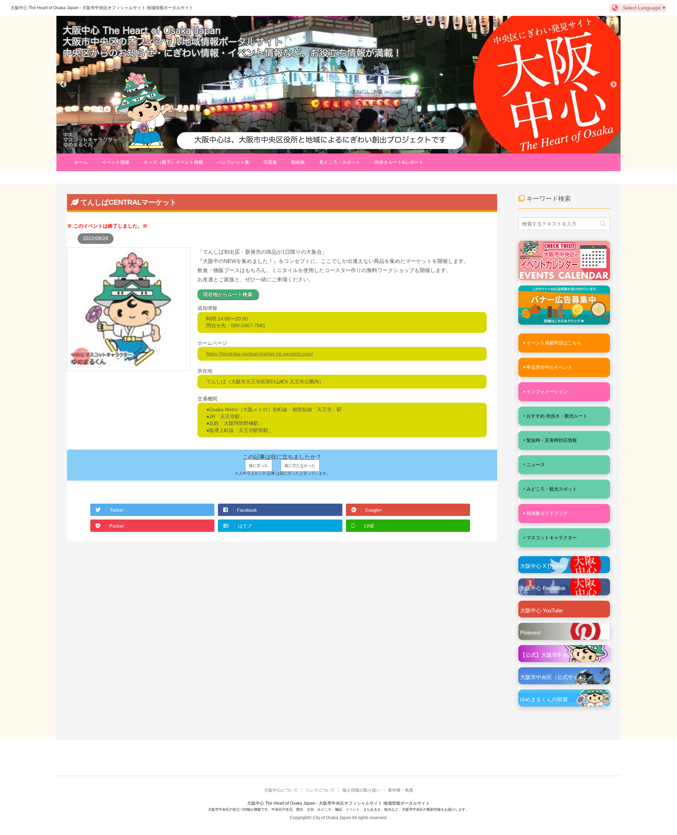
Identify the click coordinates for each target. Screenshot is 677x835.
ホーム (81, 162)
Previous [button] (63, 84)
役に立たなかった (300, 465)
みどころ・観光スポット (551, 489)
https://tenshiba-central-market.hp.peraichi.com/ (259, 353)
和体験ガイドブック (547, 513)
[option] (338, 85)
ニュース (535, 464)
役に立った (258, 465)
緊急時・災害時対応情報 (551, 440)
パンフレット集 (233, 162)
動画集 (298, 162)
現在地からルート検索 (227, 294)
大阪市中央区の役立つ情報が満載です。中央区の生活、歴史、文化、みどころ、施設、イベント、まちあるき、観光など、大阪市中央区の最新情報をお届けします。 (338, 809)
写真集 (270, 162)
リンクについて (320, 790)
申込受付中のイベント (549, 367)
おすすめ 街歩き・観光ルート (556, 416)
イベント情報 (115, 162)
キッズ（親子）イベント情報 (173, 162)
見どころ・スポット (339, 162)
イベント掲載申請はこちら (553, 343)
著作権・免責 (400, 790)
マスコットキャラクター (551, 537)
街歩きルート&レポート (398, 162)
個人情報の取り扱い (361, 790)
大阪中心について (281, 790)
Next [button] (613, 84)
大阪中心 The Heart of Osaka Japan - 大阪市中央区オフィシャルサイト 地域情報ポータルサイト (102, 7)
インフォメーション (547, 391)
